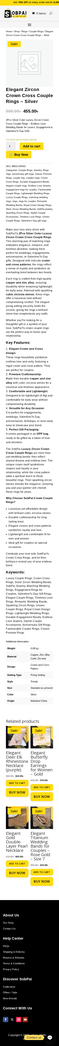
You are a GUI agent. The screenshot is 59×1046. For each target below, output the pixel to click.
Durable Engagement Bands (34, 181)
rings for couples (27, 201)
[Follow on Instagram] (18, 1019)
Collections (9, 986)
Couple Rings (36, 31)
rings (14, 201)
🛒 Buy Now (18, 154)
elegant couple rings (16, 185)
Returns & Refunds (13, 957)
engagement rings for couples (21, 189)
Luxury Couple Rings (17, 197)
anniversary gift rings (23, 174)
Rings (24, 31)
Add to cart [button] (17, 783)
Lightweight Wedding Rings (35, 193)
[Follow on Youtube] (25, 1019)
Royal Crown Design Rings (37, 205)
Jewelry (37, 170)
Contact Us (9, 928)
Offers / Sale (10, 992)
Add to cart (31, 146)
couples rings (33, 177)
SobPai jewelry (44, 209)
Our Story (8, 922)
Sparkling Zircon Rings (17, 212)
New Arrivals (10, 998)
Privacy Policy (11, 969)
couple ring (19, 177)
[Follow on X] (12, 1019)
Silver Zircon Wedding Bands (21, 209)
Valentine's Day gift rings (34, 220)
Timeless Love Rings (30, 216)
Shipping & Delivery (14, 951)
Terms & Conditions (14, 963)
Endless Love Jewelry (39, 185)
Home (9, 31)
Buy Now (17, 792)
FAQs (6, 946)
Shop (17, 31)
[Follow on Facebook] (5, 1019)
